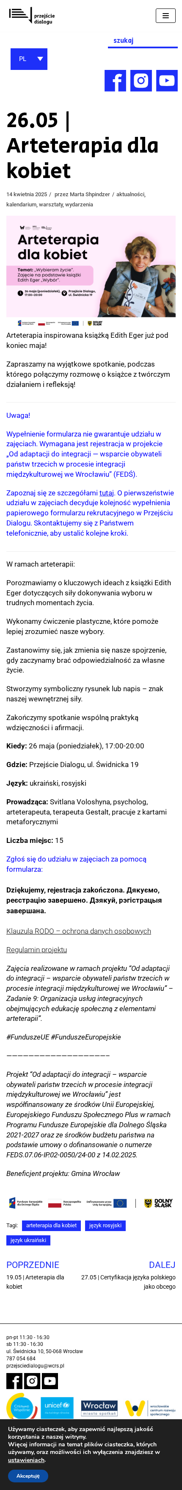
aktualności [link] (130, 194)
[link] (31, 16)
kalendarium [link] (21, 204)
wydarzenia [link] (79, 204)
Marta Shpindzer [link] (90, 194)
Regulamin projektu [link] (36, 949)
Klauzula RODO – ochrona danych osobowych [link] (78, 931)
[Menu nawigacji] (166, 15)
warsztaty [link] (51, 204)
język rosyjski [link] (105, 1225)
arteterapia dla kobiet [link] (51, 1225)
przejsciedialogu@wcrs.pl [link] (35, 1366)
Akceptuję (28, 1476)
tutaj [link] (106, 493)
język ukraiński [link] (28, 1240)
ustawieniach (26, 1460)
